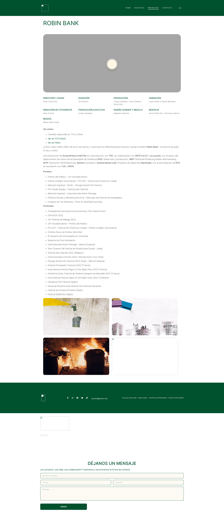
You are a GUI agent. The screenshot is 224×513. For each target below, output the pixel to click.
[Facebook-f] (68, 398)
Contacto (167, 8)
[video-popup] (112, 64)
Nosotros (139, 8)
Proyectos (153, 8)
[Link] (87, 398)
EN (180, 8)
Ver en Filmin (54, 142)
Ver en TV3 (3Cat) (57, 138)
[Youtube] (82, 398)
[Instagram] (72, 398)
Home (128, 8)
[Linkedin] (77, 398)
